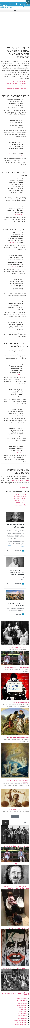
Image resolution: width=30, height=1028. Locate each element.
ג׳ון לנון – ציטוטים (21, 504)
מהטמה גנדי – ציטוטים (20, 498)
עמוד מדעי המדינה (21, 484)
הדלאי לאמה (19, 452)
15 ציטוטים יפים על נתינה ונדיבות (19, 928)
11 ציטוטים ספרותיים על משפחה (19, 647)
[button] (15, 11)
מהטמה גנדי (13, 266)
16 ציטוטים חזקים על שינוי (21, 703)
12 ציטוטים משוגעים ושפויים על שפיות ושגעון (15, 968)
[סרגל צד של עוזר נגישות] (28, 2)
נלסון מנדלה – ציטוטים (20, 496)
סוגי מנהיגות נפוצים (8, 486)
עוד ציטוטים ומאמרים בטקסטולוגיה (16, 89)
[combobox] (18, 822)
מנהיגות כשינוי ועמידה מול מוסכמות (16, 83)
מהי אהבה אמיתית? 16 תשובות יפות (18, 738)
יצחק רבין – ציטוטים (20, 494)
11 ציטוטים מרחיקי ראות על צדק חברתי (17, 809)
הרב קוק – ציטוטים (21, 502)
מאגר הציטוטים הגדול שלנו (20, 480)
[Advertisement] (15, 30)
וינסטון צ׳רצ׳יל (19, 214)
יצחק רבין (10, 194)
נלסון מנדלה (11, 242)
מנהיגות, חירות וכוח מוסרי (19, 85)
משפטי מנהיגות (23, 488)
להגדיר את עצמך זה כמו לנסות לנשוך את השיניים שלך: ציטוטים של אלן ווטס (16, 887)
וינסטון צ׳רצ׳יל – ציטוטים (19, 500)
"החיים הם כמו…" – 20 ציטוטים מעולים (17, 668)
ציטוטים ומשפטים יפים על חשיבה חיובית (16, 846)
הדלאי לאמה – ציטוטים (20, 506)
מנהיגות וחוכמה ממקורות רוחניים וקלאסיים (14, 87)
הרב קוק (20, 374)
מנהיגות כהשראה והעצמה (19, 81)
